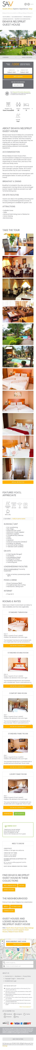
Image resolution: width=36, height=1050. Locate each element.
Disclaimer (18, 976)
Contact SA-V (9, 976)
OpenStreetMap (32, 959)
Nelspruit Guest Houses (15, 932)
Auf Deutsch (18, 85)
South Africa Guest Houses (15, 928)
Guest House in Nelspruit (15, 135)
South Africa (6, 16)
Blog (17, 1017)
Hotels (21, 885)
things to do (8, 910)
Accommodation (17, 16)
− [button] (2, 944)
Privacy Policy (27, 976)
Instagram (19, 1014)
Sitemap (5, 1046)
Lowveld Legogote (8, 19)
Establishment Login (10, 981)
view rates (8, 813)
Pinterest (9, 1017)
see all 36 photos (18, 482)
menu (28, 4)
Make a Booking (27, 57)
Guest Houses (9, 889)
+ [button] (2, 941)
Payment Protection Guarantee (21, 92)
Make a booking (18, 944)
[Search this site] (25, 4)
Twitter (28, 1014)
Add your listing (18, 1039)
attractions (16, 906)
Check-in (11, 70)
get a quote (19, 813)
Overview (5, 57)
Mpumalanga (27, 16)
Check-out (24, 70)
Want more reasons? (25, 1007)
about (6, 906)
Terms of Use (20, 978)
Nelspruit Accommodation (22, 19)
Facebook (9, 1014)
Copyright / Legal (10, 978)
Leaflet (26, 959)
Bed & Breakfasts (10, 885)
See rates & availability (18, 645)
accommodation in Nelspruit (12, 158)
